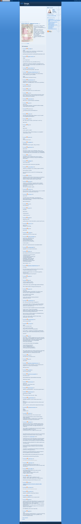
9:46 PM (25, 387)
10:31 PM (25, 223)
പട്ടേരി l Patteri (30, 458)
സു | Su (29, 175)
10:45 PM (25, 407)
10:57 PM (25, 236)
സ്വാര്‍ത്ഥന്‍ (29, 142)
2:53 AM (25, 499)
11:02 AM (25, 189)
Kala (28, 228)
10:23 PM (25, 397)
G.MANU (29, 251)
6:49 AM (25, 495)
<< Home (23, 519)
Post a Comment (25, 517)
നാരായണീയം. (50, 27)
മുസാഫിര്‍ (29, 495)
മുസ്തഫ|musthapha (31, 319)
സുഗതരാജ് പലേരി (31, 247)
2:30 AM (25, 56)
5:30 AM (25, 487)
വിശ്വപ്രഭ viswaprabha (32, 407)
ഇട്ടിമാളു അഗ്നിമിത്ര (31, 236)
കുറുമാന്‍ (29, 232)
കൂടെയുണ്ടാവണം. (51, 26)
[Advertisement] (33, 14)
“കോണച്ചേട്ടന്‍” (32, 436)
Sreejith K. (29, 189)
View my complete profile (52, 15)
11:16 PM (25, 300)
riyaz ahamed (30, 487)
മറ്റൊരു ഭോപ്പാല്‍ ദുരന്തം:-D (52, 28)
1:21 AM (25, 247)
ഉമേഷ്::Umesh (30, 147)
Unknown (29, 137)
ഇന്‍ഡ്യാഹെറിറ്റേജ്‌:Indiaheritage (33, 72)
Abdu (28, 124)
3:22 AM (25, 482)
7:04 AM (25, 142)
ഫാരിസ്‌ (29, 276)
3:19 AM (25, 475)
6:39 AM (25, 124)
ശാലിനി (29, 217)
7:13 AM (25, 147)
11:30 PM (25, 319)
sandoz (29, 475)
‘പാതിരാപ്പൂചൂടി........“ (51, 19)
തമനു (28, 280)
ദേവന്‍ (29, 482)
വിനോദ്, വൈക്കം (30, 381)
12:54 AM (25, 462)
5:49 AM (25, 276)
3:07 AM (25, 468)
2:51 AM (25, 251)
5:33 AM (25, 491)
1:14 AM (25, 48)
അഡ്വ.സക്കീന (30, 468)
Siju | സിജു (29, 48)
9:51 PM (25, 217)
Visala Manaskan (30, 300)
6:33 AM (25, 363)
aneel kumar (30, 194)
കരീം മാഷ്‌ (29, 181)
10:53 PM (25, 232)
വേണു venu (30, 223)
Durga (26, 3)
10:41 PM (25, 228)
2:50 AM (25, 72)
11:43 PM (25, 323)
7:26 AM (25, 175)
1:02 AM (28, 43)
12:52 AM (25, 458)
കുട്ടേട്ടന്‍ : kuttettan (31, 56)
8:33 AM (25, 181)
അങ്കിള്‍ (29, 499)
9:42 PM (25, 381)
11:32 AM (25, 194)
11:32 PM (25, 413)
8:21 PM (25, 280)
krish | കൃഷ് (30, 323)
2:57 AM (25, 511)
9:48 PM (25, 391)
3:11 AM (25, 265)
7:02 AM (25, 137)
